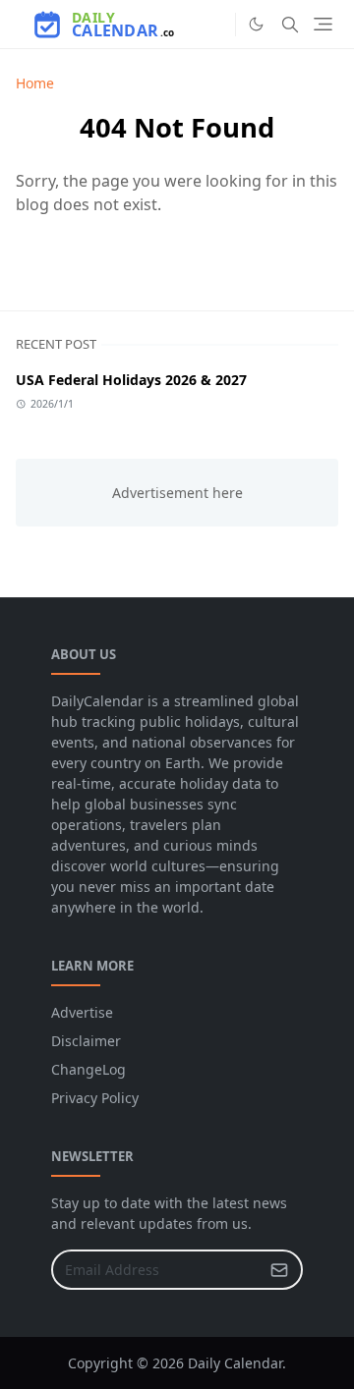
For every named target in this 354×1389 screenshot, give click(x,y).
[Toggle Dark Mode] (256, 24)
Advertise (82, 1012)
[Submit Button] (279, 1269)
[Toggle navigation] (323, 24)
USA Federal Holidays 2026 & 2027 (131, 379)
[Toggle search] (290, 24)
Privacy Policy (95, 1097)
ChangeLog (88, 1069)
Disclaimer (86, 1040)
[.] (215, 24)
